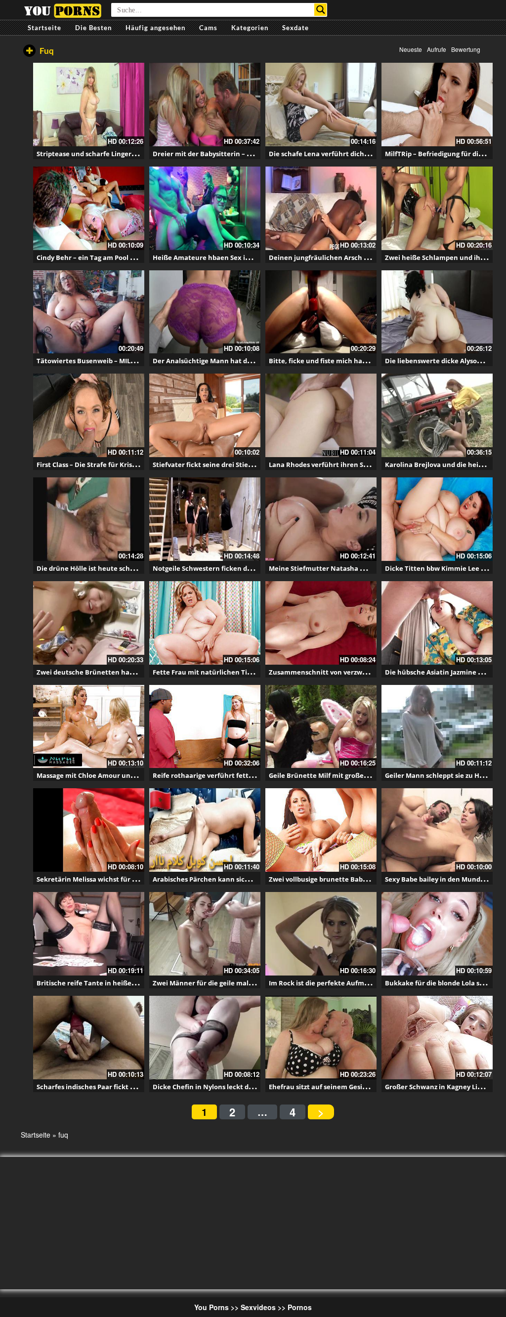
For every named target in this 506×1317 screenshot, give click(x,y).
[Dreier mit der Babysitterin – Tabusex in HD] (204, 104)
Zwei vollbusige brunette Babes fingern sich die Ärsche (356, 879)
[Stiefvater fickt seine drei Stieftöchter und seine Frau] (204, 415)
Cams (208, 28)
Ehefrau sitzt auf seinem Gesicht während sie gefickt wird (361, 1086)
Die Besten (93, 28)
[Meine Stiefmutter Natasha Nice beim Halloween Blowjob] (321, 519)
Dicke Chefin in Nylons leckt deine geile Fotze (225, 1086)
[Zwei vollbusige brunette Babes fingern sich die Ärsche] (321, 830)
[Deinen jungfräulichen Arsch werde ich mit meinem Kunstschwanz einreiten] (321, 208)
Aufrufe (436, 49)
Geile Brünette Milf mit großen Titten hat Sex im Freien (358, 775)
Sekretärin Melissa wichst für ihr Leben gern (108, 879)
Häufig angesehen (155, 28)
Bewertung (465, 49)
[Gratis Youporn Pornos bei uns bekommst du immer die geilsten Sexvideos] (62, 9)
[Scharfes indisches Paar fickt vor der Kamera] (88, 1037)
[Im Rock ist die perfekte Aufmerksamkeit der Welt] (321, 934)
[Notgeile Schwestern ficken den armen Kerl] (204, 519)
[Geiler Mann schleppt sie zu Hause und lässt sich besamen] (437, 726)
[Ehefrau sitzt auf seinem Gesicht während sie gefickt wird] (321, 1037)
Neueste (410, 49)
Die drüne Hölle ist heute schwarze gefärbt (105, 568)
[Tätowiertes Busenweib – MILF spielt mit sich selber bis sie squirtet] (88, 312)
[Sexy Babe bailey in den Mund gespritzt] (437, 830)
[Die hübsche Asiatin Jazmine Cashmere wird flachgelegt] (437, 623)
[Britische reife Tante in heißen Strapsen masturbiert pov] (88, 934)
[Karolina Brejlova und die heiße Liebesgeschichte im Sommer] (437, 415)
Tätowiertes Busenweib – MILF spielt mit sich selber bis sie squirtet (143, 360)
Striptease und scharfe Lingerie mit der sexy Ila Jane (120, 153)
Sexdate (295, 28)
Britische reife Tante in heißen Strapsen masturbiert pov (128, 982)
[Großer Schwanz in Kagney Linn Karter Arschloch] (437, 1037)
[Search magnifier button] (320, 9)
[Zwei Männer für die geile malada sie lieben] (204, 934)
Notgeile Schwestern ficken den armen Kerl (223, 568)
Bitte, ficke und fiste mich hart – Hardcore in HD (346, 360)
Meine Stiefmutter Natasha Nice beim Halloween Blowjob (362, 568)
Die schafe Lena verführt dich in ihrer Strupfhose (348, 153)
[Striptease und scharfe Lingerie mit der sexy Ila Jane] (88, 104)
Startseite (44, 28)
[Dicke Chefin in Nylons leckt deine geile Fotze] (204, 1037)
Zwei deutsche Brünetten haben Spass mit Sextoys (118, 672)
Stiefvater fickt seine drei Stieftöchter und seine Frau (239, 464)
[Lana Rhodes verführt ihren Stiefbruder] (321, 415)
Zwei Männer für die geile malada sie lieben (223, 982)
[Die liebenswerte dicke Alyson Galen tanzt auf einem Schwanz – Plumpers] (437, 312)
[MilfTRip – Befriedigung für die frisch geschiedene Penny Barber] (437, 104)
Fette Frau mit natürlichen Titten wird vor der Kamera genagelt (255, 672)
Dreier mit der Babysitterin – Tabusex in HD (223, 153)
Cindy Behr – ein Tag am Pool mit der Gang (104, 257)
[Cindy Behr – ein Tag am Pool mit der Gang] (88, 208)
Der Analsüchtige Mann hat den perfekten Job (227, 360)
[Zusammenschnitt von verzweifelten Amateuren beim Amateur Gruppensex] (321, 623)
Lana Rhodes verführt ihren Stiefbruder (333, 464)
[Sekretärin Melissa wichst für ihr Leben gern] (88, 830)
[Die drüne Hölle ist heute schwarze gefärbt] (88, 519)
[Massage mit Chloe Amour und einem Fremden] (88, 726)
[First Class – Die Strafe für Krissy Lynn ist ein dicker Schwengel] (88, 415)
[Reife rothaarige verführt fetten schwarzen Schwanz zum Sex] (204, 726)
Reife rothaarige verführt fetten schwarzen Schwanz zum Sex (252, 775)
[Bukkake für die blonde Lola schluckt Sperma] (437, 934)
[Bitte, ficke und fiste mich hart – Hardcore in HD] (321, 312)
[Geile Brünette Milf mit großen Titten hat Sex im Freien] (321, 726)
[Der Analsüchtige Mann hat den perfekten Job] (204, 312)
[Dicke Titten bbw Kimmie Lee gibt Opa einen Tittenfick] (437, 519)
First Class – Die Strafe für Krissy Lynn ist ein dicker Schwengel (136, 464)
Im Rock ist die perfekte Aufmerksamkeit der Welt (349, 982)
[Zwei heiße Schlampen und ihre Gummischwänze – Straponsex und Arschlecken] (437, 208)
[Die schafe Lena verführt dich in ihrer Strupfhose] (321, 104)
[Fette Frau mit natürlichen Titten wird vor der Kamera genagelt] (204, 623)
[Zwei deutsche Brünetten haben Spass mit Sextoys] (88, 623)
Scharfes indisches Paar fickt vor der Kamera (108, 1086)
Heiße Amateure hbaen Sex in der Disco (217, 257)
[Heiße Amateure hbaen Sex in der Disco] (204, 208)
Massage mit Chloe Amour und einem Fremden (112, 775)
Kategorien (249, 28)
